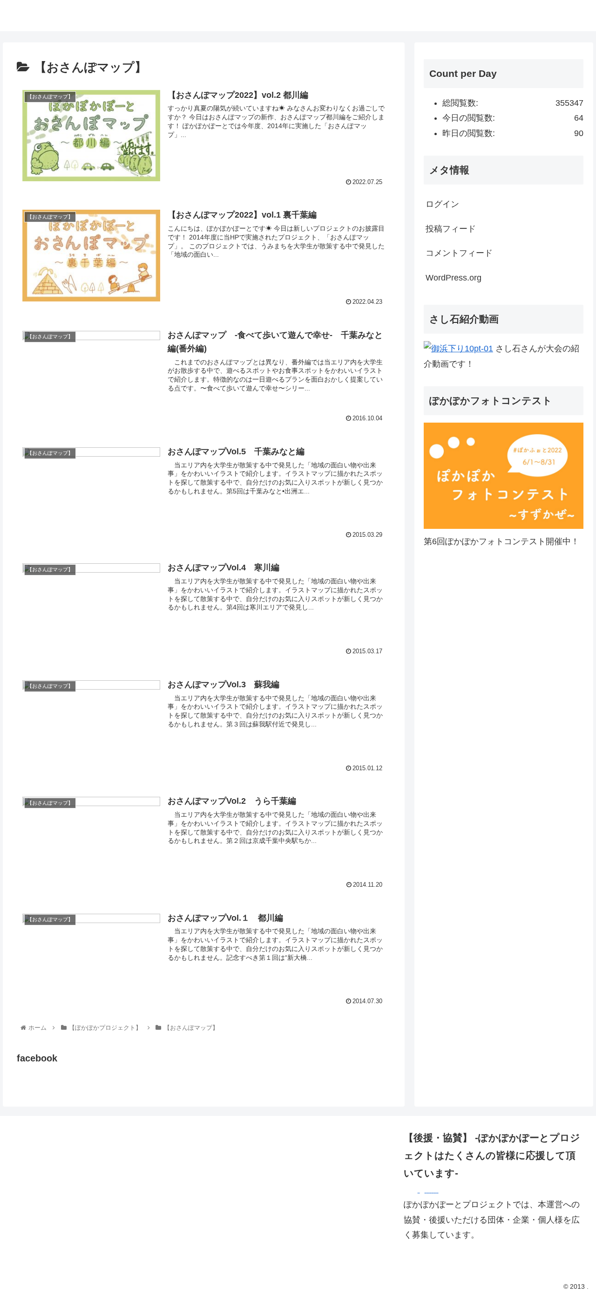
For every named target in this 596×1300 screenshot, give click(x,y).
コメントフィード (459, 253)
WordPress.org (453, 277)
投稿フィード (451, 228)
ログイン (442, 204)
